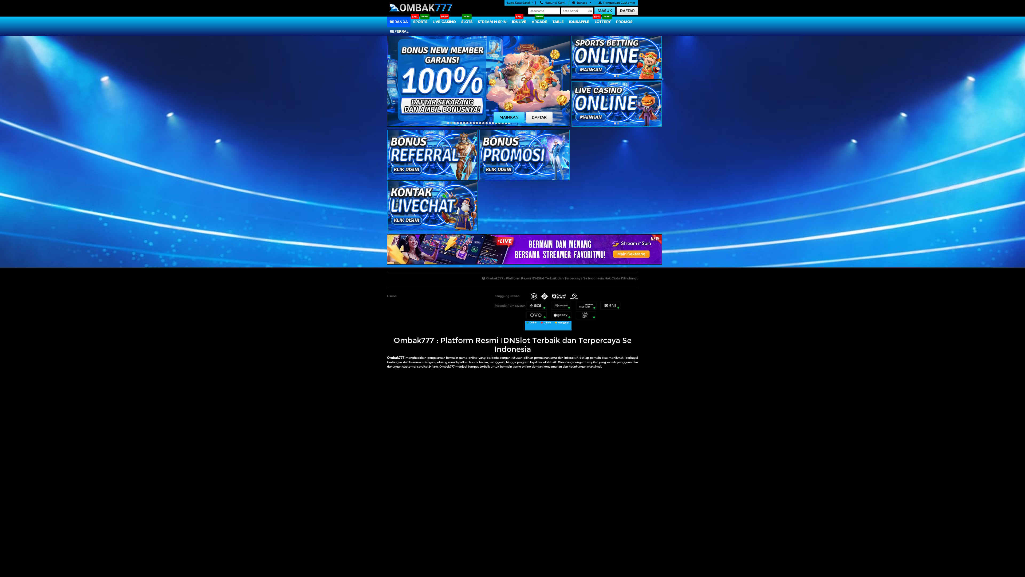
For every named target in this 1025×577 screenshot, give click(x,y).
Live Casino (444, 22)
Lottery (603, 22)
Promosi (624, 22)
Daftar (627, 10)
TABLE (558, 22)
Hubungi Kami (555, 3)
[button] (448, 123)
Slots (466, 22)
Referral (399, 31)
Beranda (399, 22)
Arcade (539, 22)
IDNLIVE (519, 22)
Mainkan (509, 117)
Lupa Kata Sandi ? (520, 3)
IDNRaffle (579, 22)
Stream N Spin (492, 22)
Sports (420, 22)
